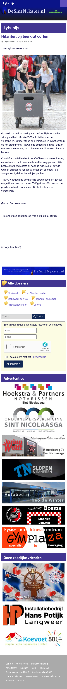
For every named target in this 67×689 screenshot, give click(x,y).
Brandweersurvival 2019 (17, 672)
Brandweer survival (17, 298)
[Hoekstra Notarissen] (33, 393)
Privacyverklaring (39, 663)
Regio (33, 668)
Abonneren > (13, 363)
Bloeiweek (13, 293)
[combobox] (16, 316)
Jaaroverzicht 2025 (15, 680)
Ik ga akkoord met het (26, 357)
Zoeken (40, 316)
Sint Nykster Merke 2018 (15, 48)
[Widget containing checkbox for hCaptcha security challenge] (27, 347)
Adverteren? (11, 668)
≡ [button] (63, 2)
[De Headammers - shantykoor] (33, 582)
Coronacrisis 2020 (14, 676)
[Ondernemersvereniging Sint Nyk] (33, 419)
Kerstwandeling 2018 (42, 672)
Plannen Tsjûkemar (45, 298)
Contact (9, 663)
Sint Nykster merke (35, 293)
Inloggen (24, 668)
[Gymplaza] (33, 537)
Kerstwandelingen (17, 304)
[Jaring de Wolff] (33, 445)
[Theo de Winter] (33, 492)
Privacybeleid (39, 357)
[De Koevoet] (33, 639)
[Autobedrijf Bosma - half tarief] (33, 515)
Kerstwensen (32, 676)
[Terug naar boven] (62, 683)
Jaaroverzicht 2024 (50, 676)
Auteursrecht (22, 663)
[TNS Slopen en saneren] (33, 469)
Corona (37, 304)
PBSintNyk (44, 668)
